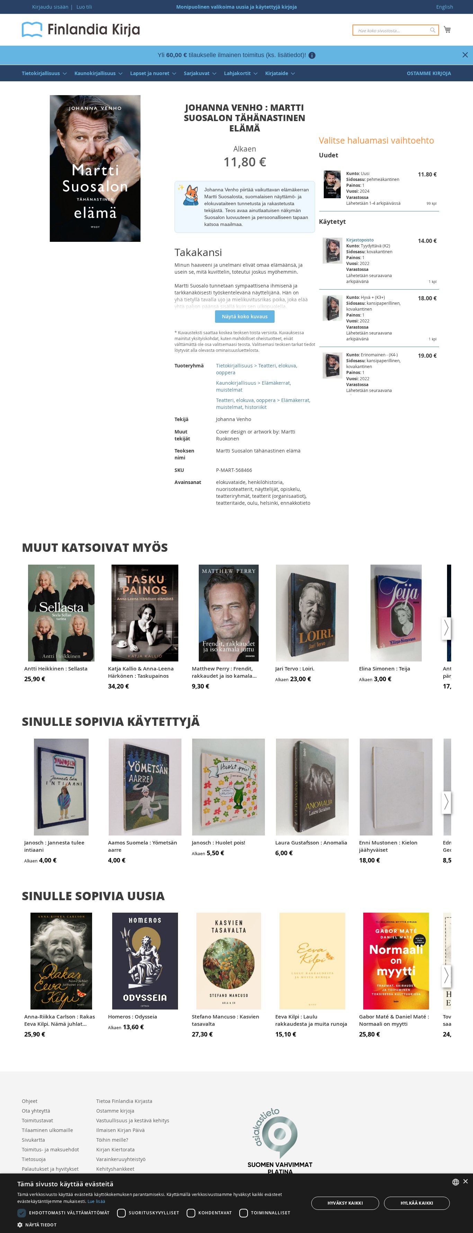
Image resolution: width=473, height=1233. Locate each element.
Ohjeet (29, 1101)
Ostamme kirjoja (115, 1110)
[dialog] (236, 1203)
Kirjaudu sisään (50, 6)
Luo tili (84, 6)
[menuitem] (42, 73)
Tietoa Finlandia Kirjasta (124, 1101)
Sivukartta (33, 1139)
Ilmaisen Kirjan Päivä (120, 1130)
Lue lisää (97, 1201)
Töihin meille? (112, 1139)
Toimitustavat (37, 1120)
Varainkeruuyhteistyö (120, 1159)
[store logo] (81, 29)
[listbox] (455, 1182)
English (444, 6)
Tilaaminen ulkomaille (47, 1130)
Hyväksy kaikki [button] (345, 1203)
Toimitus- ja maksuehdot (50, 1149)
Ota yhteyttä (36, 1110)
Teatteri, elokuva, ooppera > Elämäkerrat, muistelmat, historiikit (263, 403)
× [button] (465, 1181)
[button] (158, 1224)
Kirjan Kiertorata (115, 1149)
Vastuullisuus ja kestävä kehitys (132, 1120)
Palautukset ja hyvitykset (50, 1169)
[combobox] (395, 30)
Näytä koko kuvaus (245, 316)
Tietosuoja (34, 1159)
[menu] (236, 73)
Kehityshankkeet (115, 1169)
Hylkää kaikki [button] (417, 1203)
